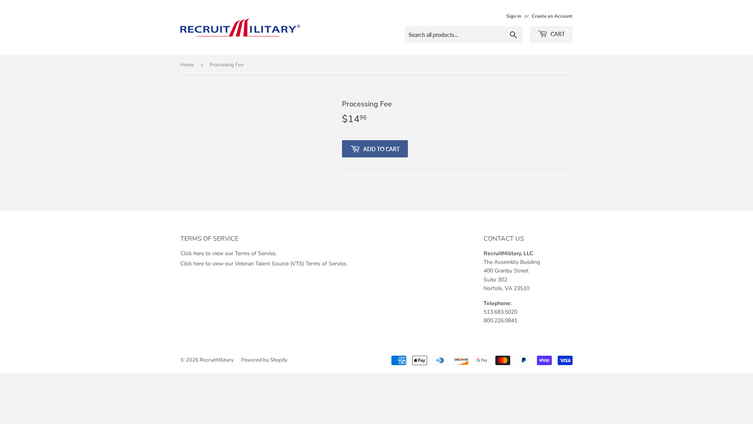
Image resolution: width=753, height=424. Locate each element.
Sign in (513, 16)
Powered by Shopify (264, 360)
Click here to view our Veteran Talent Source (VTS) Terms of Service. (263, 263)
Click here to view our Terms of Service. (228, 253)
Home (187, 64)
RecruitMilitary (217, 360)
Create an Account (552, 16)
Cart (557, 34)
